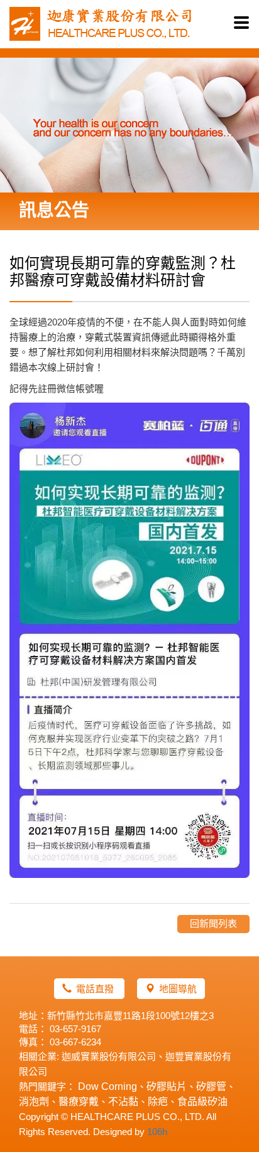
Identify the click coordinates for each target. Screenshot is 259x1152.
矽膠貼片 (166, 1086)
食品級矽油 (202, 1101)
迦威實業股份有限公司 (109, 1056)
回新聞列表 (213, 923)
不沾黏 (123, 1101)
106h (157, 1131)
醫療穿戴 (78, 1101)
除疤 (158, 1101)
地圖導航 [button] (178, 988)
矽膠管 (211, 1086)
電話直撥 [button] (96, 988)
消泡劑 (34, 1101)
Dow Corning (107, 1086)
